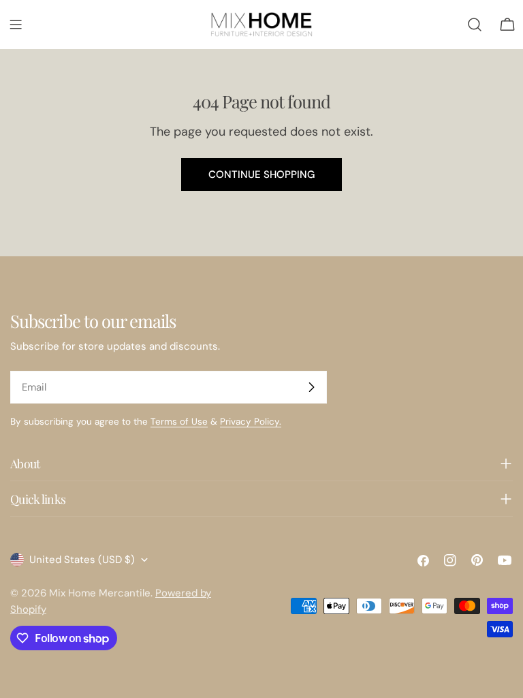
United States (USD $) (82, 559)
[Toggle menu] (15, 24)
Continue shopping (261, 174)
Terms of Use (179, 421)
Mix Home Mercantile (99, 593)
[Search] (474, 24)
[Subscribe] (311, 387)
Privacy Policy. (250, 421)
